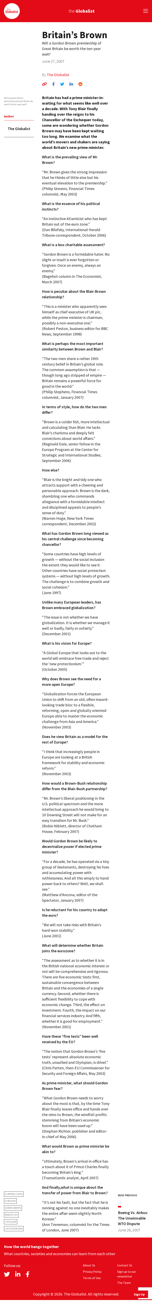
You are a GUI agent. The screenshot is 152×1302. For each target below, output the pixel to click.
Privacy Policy (92, 1272)
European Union (14, 1193)
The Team (124, 1283)
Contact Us (124, 1265)
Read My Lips (11, 1214)
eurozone (10, 1200)
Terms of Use (92, 1278)
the (81, 11)
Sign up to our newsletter (126, 1274)
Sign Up (139, 1294)
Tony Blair (10, 1221)
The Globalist (58, 74)
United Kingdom (14, 1228)
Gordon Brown (13, 1207)
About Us (89, 1265)
